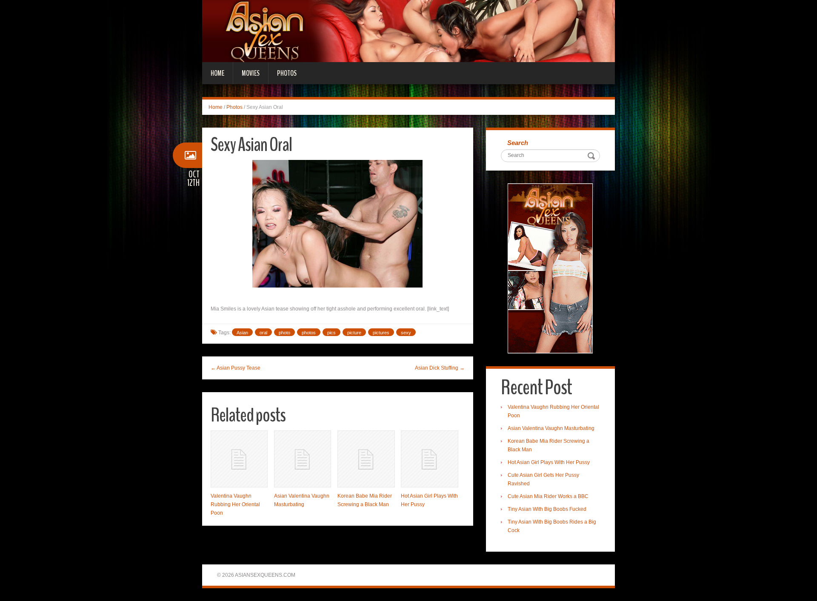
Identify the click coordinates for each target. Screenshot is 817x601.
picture (354, 332)
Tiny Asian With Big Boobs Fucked (547, 509)
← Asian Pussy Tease (235, 368)
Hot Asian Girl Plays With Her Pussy (549, 462)
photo (284, 332)
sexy (406, 332)
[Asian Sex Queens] (408, 31)
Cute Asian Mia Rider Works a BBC (548, 496)
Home (217, 73)
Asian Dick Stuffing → (440, 368)
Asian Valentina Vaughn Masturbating (551, 428)
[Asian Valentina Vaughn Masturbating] (302, 458)
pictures (381, 332)
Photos (287, 73)
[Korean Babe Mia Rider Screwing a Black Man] (365, 458)
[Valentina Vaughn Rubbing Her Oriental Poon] (239, 458)
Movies (251, 73)
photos (309, 332)
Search (517, 142)
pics (331, 332)
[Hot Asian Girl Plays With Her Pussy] (429, 458)
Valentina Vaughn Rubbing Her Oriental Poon (235, 504)
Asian (242, 332)
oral (263, 332)
